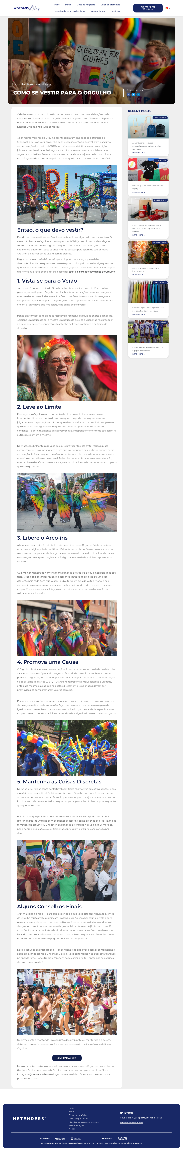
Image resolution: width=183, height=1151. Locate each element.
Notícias (116, 11)
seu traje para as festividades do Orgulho (92, 271)
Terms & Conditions (105, 1143)
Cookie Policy (135, 1143)
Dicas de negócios (86, 4)
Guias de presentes (110, 4)
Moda (68, 4)
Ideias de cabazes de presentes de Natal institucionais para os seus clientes (146, 228)
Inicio (57, 4)
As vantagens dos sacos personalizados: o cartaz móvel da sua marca (146, 146)
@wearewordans (39, 1074)
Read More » (138, 153)
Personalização (98, 11)
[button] (128, 94)
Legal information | (87, 1143)
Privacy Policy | (122, 1143)
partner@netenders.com (131, 1122)
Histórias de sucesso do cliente (70, 11)
